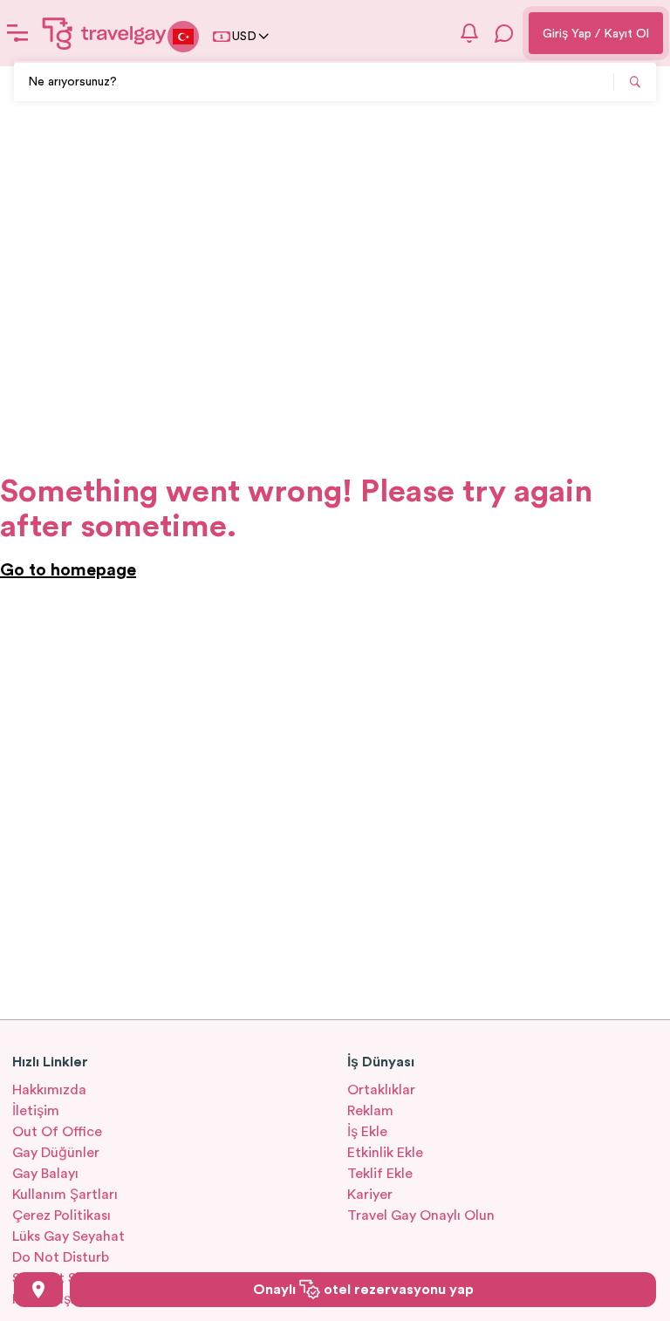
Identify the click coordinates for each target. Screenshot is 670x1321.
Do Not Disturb (60, 1257)
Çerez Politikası (61, 1215)
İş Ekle (367, 1132)
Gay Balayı (45, 1174)
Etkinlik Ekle (385, 1153)
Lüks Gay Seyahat (68, 1236)
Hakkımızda (49, 1090)
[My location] (38, 1289)
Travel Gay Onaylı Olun (421, 1215)
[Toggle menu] (17, 33)
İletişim (35, 1111)
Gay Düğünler (55, 1153)
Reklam (370, 1111)
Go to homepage (68, 570)
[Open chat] (504, 33)
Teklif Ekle (380, 1174)
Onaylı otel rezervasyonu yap (363, 1290)
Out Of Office (57, 1132)
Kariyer (370, 1195)
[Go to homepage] (105, 33)
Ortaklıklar (381, 1090)
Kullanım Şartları (65, 1195)
